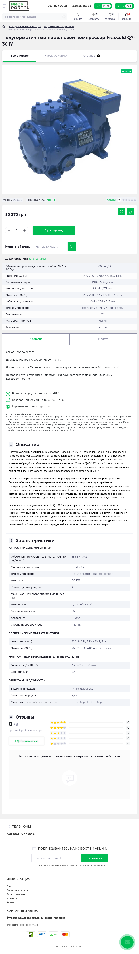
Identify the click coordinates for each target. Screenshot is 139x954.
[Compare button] (130, 211)
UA (98, 6)
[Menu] (5, 6)
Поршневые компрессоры (59, 26)
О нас (10, 886)
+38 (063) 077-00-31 (21, 834)
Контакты (12, 898)
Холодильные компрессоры (25, 26)
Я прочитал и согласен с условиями (72, 865)
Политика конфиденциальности (65, 865)
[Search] (64, 16)
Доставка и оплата (17, 890)
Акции (10, 902)
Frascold (50, 199)
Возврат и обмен (16, 894)
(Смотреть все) (37, 258)
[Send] (72, 246)
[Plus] (24, 230)
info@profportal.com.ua (22, 924)
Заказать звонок (81, 6)
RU (107, 6)
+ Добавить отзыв (26, 741)
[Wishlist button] (121, 211)
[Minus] (9, 230)
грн (129, 6)
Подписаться (94, 858)
